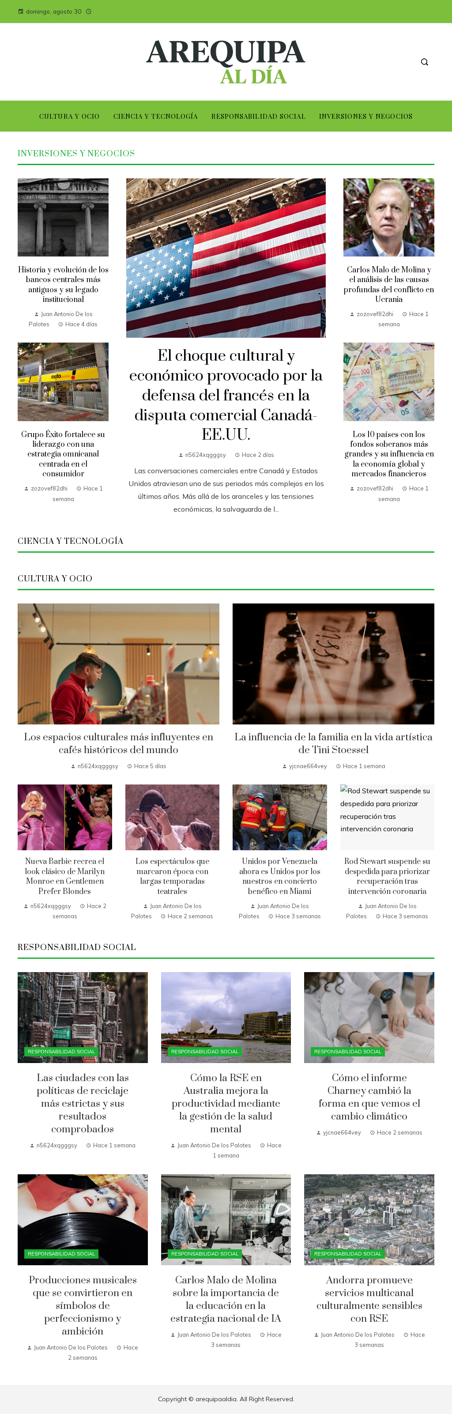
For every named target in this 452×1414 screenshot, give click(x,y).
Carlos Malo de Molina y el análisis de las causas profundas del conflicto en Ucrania (389, 285)
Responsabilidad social (61, 1051)
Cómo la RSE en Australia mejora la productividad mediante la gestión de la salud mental (226, 1104)
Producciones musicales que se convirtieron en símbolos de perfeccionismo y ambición (83, 1306)
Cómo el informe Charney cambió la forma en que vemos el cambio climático (369, 1097)
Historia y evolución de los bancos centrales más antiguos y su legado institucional (63, 285)
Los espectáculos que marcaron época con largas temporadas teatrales (172, 876)
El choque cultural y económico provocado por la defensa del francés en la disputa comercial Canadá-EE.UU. (226, 396)
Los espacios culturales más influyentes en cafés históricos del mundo (118, 744)
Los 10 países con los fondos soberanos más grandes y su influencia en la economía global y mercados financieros (389, 454)
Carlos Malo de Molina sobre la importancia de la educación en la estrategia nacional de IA (225, 1299)
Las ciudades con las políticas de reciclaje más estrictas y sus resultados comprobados (83, 1104)
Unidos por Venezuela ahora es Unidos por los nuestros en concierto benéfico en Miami (279, 876)
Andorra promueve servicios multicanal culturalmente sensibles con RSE (369, 1299)
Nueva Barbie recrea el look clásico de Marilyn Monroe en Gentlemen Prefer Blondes (65, 876)
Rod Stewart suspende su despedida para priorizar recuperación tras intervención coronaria (387, 876)
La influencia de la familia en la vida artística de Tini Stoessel (333, 744)
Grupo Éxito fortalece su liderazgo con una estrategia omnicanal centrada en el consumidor (63, 454)
